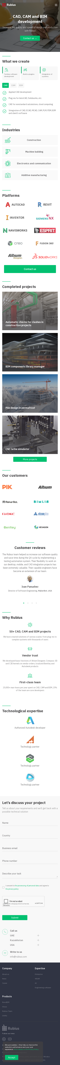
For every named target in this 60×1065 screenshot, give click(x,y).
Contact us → (30, 38)
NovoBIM (5, 1002)
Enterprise (39, 974)
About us (5, 974)
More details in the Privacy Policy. (26, 1049)
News (4, 979)
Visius (4, 1007)
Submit (14, 917)
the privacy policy (12, 889)
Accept (11, 1057)
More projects (30, 459)
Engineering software (43, 987)
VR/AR (37, 979)
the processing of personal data (27, 886)
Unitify (4, 1016)
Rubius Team (7, 1011)
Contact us (30, 269)
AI (36, 983)
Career (4, 983)
